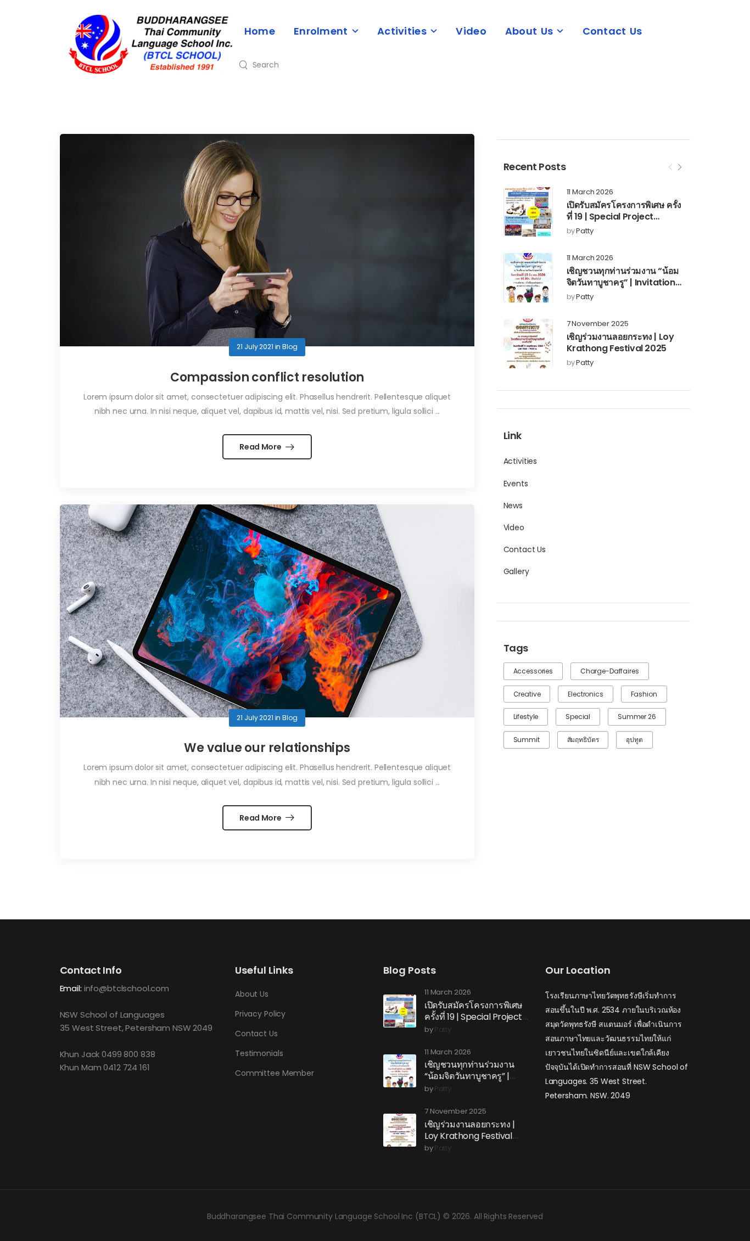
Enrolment (321, 31)
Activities (402, 31)
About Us (529, 31)
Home (259, 31)
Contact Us (612, 31)
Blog (289, 346)
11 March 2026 (590, 192)
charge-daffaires (609, 671)
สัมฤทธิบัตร (583, 739)
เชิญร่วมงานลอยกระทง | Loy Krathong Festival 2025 (620, 342)
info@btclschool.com (126, 988)
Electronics (585, 694)
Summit (526, 739)
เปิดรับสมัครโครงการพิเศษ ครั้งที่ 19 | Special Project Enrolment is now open (624, 216)
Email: (71, 988)
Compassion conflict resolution (267, 377)
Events (515, 483)
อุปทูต (634, 739)
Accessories (533, 671)
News (513, 505)
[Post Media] (528, 212)
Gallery (516, 571)
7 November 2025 (598, 324)
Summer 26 (637, 716)
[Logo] (150, 44)
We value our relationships (267, 747)
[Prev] (670, 167)
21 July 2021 (255, 346)
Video (471, 31)
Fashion (644, 694)
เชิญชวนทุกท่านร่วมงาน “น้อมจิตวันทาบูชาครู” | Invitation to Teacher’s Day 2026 (623, 282)
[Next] (679, 167)
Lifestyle (526, 716)
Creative (527, 694)
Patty (584, 231)
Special (578, 716)
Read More (261, 446)
